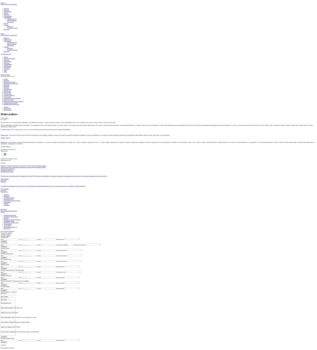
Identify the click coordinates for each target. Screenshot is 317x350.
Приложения (7, 11)
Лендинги (7, 69)
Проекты (6, 8)
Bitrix (5, 72)
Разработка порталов (10, 215)
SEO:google (7, 67)
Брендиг (6, 218)
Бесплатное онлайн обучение (12, 200)
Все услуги (7, 228)
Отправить (4, 241)
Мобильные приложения (11, 83)
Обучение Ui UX (12, 19)
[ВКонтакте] (5, 154)
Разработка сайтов (9, 221)
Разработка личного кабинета (12, 219)
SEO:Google (7, 92)
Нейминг (6, 88)
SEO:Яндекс (7, 66)
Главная (6, 107)
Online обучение (11, 20)
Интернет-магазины (9, 58)
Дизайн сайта (8, 94)
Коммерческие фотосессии (11, 104)
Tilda (5, 70)
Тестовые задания (12, 28)
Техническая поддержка (11, 103)
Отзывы (6, 203)
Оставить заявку (5, 74)
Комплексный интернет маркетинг (14, 101)
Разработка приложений (11, 216)
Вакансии (10, 26)
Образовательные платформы (12, 98)
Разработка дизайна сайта (11, 222)
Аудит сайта (7, 97)
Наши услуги (7, 39)
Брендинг (6, 14)
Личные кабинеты (9, 95)
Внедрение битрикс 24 (10, 227)
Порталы (6, 10)
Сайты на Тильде (9, 100)
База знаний (10, 22)
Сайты (6, 13)
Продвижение (8, 16)
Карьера (6, 25)
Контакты (6, 29)
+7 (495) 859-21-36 (6, 54)
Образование (7, 17)
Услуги (6, 23)
